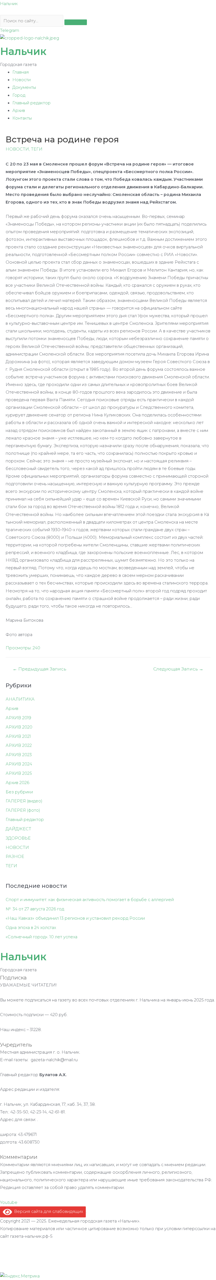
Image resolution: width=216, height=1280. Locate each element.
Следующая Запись (178, 669)
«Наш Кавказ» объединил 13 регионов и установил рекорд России (75, 918)
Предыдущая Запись (39, 669)
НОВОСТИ (17, 149)
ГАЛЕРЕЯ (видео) (24, 801)
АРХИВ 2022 (19, 745)
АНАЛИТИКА (20, 699)
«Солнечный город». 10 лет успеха (41, 936)
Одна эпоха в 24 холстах (31, 927)
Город (18, 95)
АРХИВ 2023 (19, 754)
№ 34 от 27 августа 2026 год (35, 909)
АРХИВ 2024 (19, 764)
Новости (21, 79)
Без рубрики (19, 792)
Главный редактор (31, 102)
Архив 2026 (17, 782)
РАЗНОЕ (15, 856)
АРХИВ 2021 (18, 736)
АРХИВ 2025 (19, 773)
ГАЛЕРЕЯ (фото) (23, 810)
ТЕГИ (36, 149)
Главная (20, 72)
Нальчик (9, 3)
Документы (24, 87)
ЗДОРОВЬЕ (18, 838)
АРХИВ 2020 (19, 727)
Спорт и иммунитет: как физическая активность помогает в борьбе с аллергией (90, 899)
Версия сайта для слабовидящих (47, 1211)
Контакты (22, 118)
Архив (18, 110)
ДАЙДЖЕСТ (18, 828)
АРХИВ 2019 (18, 717)
